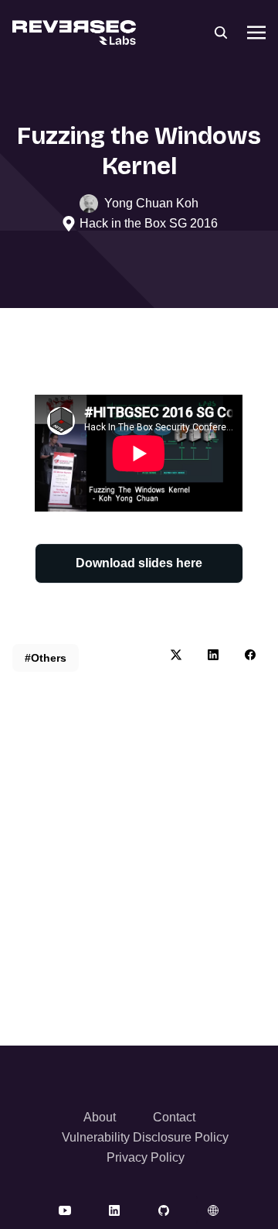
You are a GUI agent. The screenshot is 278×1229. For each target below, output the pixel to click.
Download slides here (139, 563)
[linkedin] (114, 1210)
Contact (174, 1117)
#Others (45, 658)
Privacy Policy (146, 1157)
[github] (164, 1210)
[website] (213, 1210)
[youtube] (65, 1210)
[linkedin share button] (213, 654)
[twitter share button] (176, 654)
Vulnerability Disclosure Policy (145, 1137)
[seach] (221, 32)
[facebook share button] (250, 654)
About (99, 1117)
